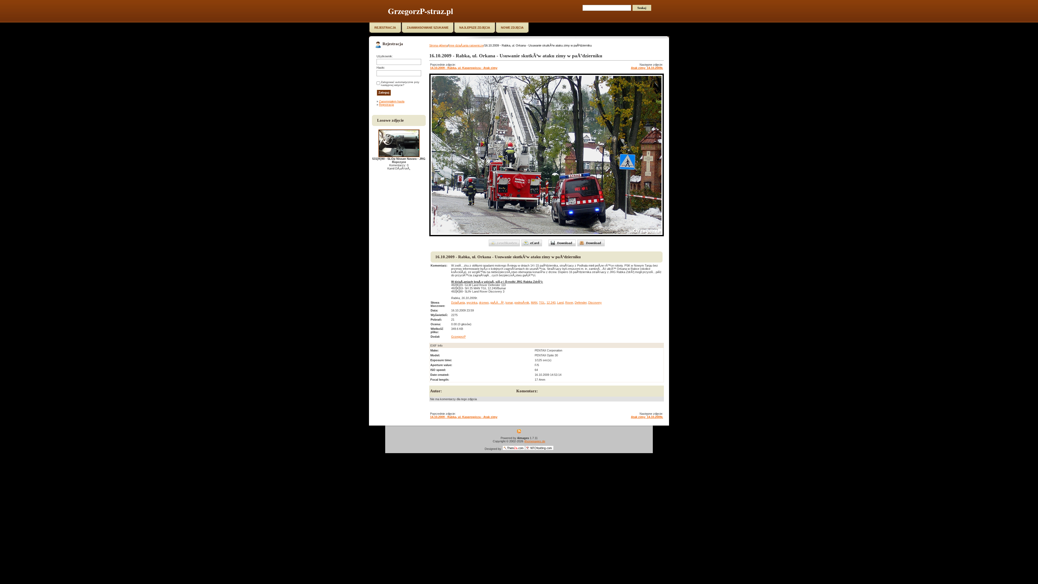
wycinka (472, 302)
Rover (569, 302)
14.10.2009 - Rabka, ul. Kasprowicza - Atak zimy (463, 67)
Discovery (595, 302)
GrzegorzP (458, 336)
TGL (542, 302)
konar (509, 302)
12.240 (551, 302)
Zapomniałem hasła (391, 101)
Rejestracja (386, 104)
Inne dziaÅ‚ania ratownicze (466, 45)
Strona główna (438, 45)
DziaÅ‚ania (458, 302)
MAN (534, 302)
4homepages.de (534, 441)
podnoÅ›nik (521, 302)
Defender (581, 302)
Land (560, 302)
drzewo (484, 302)
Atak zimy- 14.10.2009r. (647, 67)
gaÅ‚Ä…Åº (497, 302)
